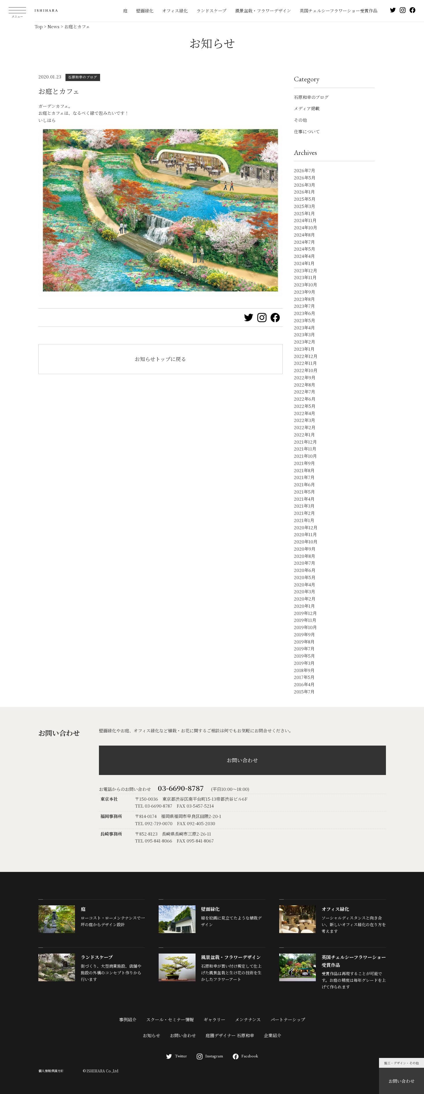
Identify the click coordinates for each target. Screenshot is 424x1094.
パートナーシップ (288, 1019)
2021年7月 (304, 477)
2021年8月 (304, 470)
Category (306, 78)
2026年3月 (304, 185)
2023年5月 (304, 320)
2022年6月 (305, 399)
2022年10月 (306, 370)
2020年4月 (304, 584)
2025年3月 (304, 206)
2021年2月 (304, 513)
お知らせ (151, 1035)
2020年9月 (305, 549)
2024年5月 (304, 249)
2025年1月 (304, 213)
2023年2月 (304, 342)
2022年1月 (304, 434)
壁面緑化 (144, 10)
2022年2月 (305, 427)
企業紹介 (272, 1035)
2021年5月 (304, 492)
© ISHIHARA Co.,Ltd (100, 1070)
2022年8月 (304, 385)
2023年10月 (305, 285)
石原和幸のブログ (311, 97)
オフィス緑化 (175, 10)
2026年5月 (305, 177)
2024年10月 (305, 227)
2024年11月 (305, 220)
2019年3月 (304, 663)
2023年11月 (305, 277)
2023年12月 (305, 270)
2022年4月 (304, 413)
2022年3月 (304, 420)
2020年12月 (306, 527)
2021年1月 (304, 520)
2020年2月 (305, 599)
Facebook (249, 1056)
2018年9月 (304, 670)
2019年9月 (304, 634)
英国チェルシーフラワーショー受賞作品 (338, 10)
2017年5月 (304, 677)
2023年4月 (304, 327)
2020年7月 (304, 563)
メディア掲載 (307, 108)
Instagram (214, 1056)
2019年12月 (305, 613)
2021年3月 (304, 506)
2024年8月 (304, 235)
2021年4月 (304, 499)
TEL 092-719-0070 (153, 823)
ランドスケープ (211, 10)
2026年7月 (304, 170)
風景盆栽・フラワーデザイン (263, 10)
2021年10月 (305, 456)
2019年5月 (304, 656)
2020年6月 (305, 570)
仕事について (307, 131)
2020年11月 (305, 534)
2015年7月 (304, 691)
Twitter (181, 1056)
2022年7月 (304, 392)
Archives (305, 152)
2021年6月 (304, 484)
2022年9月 (305, 377)
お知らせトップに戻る (160, 359)
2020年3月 (304, 591)
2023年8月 (304, 299)
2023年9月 (304, 292)
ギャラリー (214, 1019)
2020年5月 (305, 577)
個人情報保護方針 (51, 1070)
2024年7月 (304, 242)
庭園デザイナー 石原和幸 (230, 1035)
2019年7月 (304, 648)
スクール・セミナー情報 (170, 1019)
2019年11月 (305, 620)
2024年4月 (304, 256)
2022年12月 (306, 356)
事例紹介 (127, 1019)
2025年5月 (305, 199)
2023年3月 (304, 334)
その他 (300, 120)
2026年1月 (304, 192)
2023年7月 (304, 306)
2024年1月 (304, 263)
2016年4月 (304, 684)
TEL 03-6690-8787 (153, 806)
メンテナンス (248, 1019)
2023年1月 (304, 349)
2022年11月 (305, 363)
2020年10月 (306, 541)
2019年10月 (305, 627)
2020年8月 (304, 556)
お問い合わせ (401, 1081)
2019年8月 (304, 642)
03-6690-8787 (181, 788)
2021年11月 (305, 449)
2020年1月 (304, 606)
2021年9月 (304, 463)
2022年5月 (305, 406)
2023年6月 (304, 313)
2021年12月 (305, 442)
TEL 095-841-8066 (153, 841)
